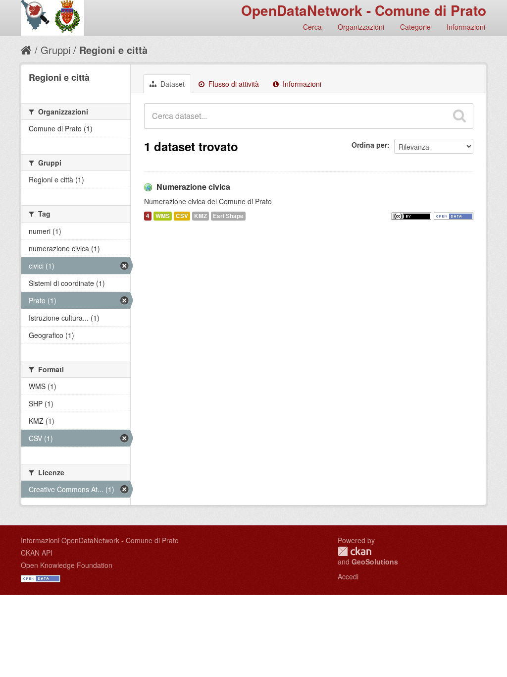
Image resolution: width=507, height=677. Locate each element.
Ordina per (369, 145)
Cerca (312, 27)
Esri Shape (228, 216)
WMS (162, 216)
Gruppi (55, 50)
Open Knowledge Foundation (66, 565)
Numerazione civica (193, 186)
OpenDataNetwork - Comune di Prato (363, 10)
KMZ (200, 216)
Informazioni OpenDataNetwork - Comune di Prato (100, 540)
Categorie (415, 27)
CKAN (354, 551)
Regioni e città (113, 50)
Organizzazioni (361, 27)
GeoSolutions (375, 561)
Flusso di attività (232, 84)
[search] (459, 116)
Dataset (171, 84)
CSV (182, 216)
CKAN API (36, 553)
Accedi (348, 576)
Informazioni (466, 27)
